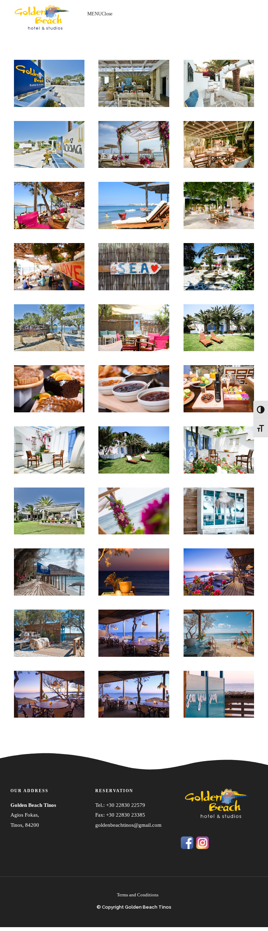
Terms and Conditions (137, 894)
